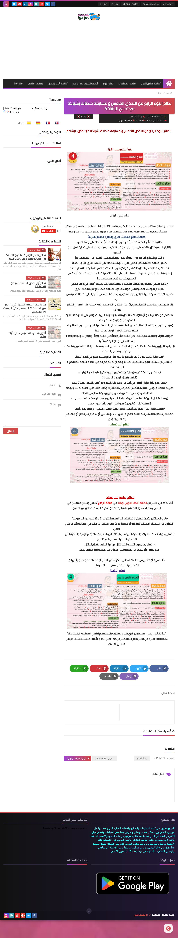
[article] (93, 712)
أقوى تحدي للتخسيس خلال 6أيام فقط (27, 334)
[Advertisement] (89, 49)
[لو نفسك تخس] (89, 16)
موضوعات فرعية (125, 120)
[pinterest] (19, 4)
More (20, 123)
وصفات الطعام (35, 83)
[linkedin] (25, 4)
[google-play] (36, 4)
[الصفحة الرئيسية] (169, 83)
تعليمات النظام (164, 93)
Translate (14, 112)
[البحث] (6, 4)
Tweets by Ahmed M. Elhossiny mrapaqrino (65, 828)
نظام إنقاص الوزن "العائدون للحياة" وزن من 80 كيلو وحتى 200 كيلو (26, 256)
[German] (37, 123)
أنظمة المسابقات (127, 83)
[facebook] (53, 4)
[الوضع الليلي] (168, 928)
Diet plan (18, 83)
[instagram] (30, 4)
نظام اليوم (108, 83)
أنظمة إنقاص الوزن (151, 83)
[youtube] (41, 4)
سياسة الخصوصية (151, 4)
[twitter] (47, 4)
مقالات (140, 120)
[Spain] (27, 123)
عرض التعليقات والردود (77, 758)
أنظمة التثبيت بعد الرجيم (85, 83)
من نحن (115, 4)
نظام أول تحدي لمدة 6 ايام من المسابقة (28, 284)
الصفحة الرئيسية (156, 120)
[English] (56, 123)
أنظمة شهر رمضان (58, 83)
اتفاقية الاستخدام (130, 4)
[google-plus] (23, 915)
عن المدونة (168, 4)
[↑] (89, 911)
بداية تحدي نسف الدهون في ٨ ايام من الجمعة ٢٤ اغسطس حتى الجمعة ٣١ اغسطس (24, 308)
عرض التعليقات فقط (103, 758)
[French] (46, 123)
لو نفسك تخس (141, 915)
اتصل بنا (103, 4)
